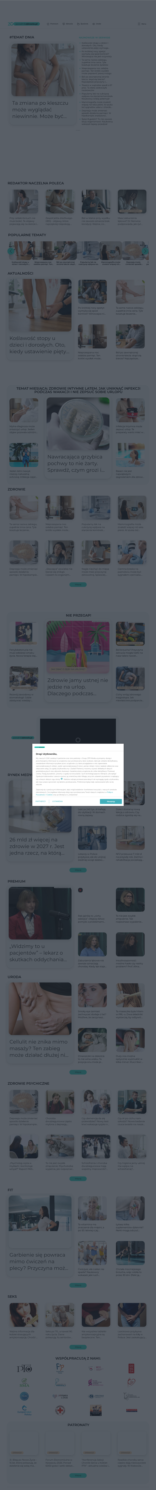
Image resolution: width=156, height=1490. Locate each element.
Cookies (49, 795)
